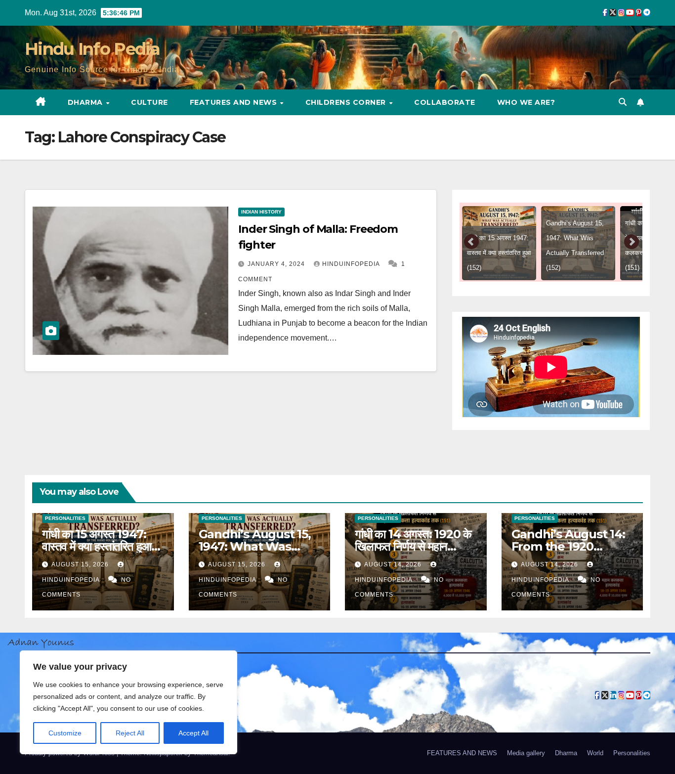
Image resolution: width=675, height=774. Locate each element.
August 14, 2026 (393, 564)
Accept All (193, 733)
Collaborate (444, 102)
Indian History (261, 212)
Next (631, 242)
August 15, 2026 (81, 564)
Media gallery (526, 753)
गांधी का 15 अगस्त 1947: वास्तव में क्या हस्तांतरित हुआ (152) (96, 546)
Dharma (86, 102)
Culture (149, 102)
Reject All (130, 733)
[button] (623, 102)
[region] (128, 702)
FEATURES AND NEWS (234, 102)
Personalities (65, 518)
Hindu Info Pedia (92, 49)
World (595, 753)
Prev (472, 242)
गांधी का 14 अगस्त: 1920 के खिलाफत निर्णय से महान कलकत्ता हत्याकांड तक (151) (413, 546)
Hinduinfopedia (351, 263)
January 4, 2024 (277, 263)
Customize (65, 733)
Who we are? (526, 102)
